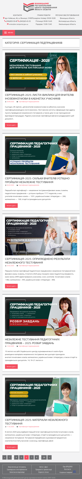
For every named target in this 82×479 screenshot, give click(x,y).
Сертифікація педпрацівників (29, 101)
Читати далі (10, 125)
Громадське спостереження (17, 469)
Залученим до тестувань (17, 467)
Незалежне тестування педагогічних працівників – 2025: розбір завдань (32, 341)
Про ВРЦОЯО (67, 467)
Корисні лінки (43, 472)
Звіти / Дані (43, 467)
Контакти (67, 469)
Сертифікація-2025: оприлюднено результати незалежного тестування (37, 260)
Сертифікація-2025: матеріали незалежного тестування (36, 421)
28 (44, 457)
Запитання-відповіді (17, 472)
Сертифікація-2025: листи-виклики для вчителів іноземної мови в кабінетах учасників (39, 96)
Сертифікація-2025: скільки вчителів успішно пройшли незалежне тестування (37, 180)
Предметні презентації (43, 469)
